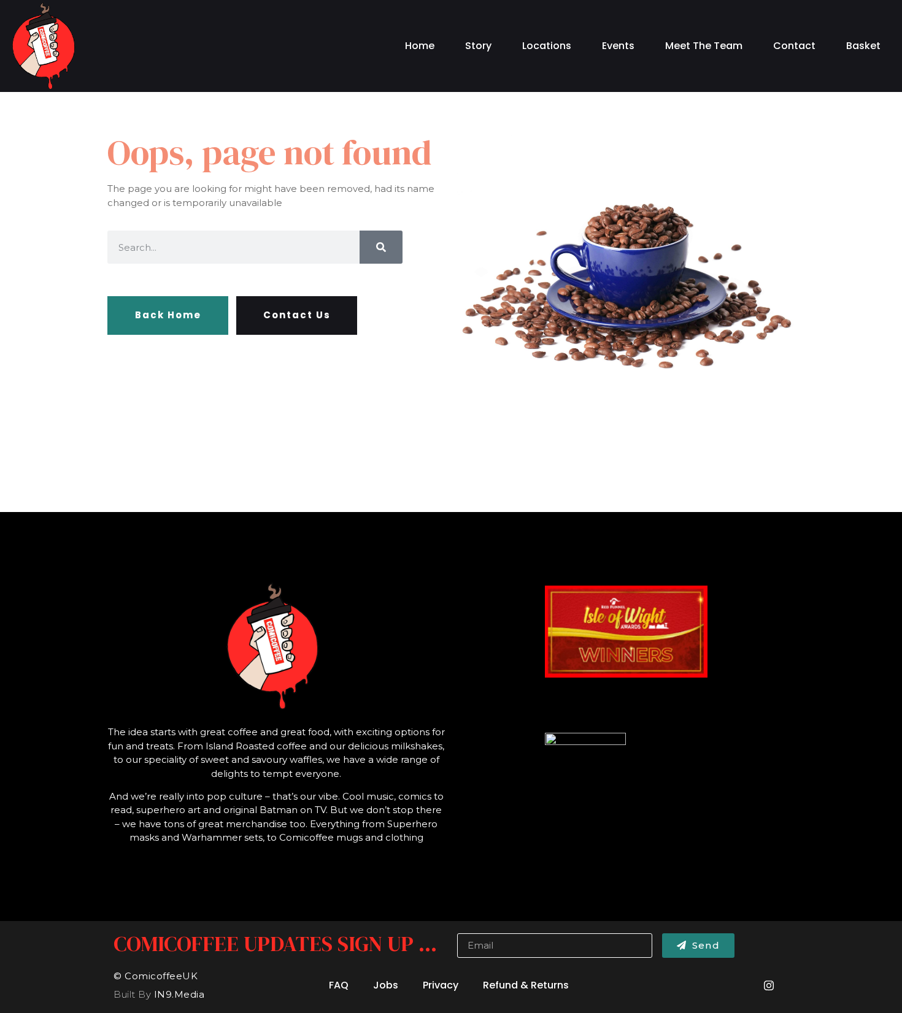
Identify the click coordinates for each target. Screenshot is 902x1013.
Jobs (385, 985)
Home (419, 46)
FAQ (339, 985)
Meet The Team (703, 46)
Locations (546, 46)
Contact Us (297, 314)
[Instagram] (769, 985)
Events (618, 46)
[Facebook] (736, 985)
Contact (794, 46)
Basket (863, 46)
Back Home (168, 314)
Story (478, 46)
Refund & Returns (526, 985)
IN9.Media (179, 994)
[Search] (381, 247)
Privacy (440, 985)
